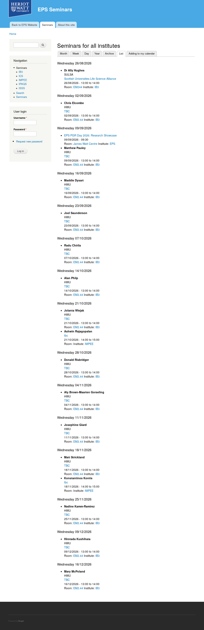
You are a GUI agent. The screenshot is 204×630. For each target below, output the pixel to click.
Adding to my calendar (142, 53)
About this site (66, 25)
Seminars (47, 25)
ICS (21, 76)
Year (97, 53)
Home (12, 34)
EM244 (77, 87)
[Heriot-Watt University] (20, 11)
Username (20, 118)
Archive (109, 53)
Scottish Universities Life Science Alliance (90, 79)
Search (20, 93)
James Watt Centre (85, 144)
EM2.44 (78, 120)
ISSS (22, 88)
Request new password (29, 141)
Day (86, 53)
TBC (67, 111)
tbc (66, 335)
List (122, 53)
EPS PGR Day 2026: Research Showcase (90, 135)
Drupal (21, 621)
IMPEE (23, 80)
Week (76, 53)
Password (20, 129)
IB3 (21, 72)
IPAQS (23, 84)
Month (63, 53)
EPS (112, 144)
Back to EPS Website (24, 25)
